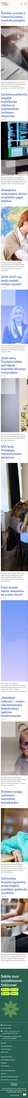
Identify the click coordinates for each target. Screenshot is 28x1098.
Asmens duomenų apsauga (8, 1070)
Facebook (6, 989)
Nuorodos (3, 1073)
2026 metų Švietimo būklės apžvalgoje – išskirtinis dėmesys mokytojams (13, 365)
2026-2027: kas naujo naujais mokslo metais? (11, 280)
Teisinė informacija (6, 1049)
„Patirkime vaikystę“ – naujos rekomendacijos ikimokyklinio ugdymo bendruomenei (13, 707)
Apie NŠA (3, 1043)
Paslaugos (3, 1063)
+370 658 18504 (6, 1028)
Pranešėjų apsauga (11, 1091)
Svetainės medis (14, 1095)
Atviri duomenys (5, 1066)
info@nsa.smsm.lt (7, 1025)
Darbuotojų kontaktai (6, 1046)
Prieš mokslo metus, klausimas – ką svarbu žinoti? (13, 591)
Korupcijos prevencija (6, 1057)
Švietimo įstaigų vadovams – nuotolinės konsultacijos (11, 797)
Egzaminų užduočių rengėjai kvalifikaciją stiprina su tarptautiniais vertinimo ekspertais (14, 105)
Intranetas (19, 1091)
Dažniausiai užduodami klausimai (9, 1076)
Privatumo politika (8, 1090)
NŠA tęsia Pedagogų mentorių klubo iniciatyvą (11, 452)
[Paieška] (21, 3)
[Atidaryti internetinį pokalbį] (24, 1094)
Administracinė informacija (8, 1060)
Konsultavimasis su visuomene (9, 1079)
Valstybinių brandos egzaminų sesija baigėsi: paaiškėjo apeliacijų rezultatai (14, 886)
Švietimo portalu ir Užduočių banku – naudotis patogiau (13, 16)
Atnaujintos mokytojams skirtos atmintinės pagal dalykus (14, 195)
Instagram (6, 993)
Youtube (15, 993)
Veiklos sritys (4, 1052)
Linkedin (15, 989)
